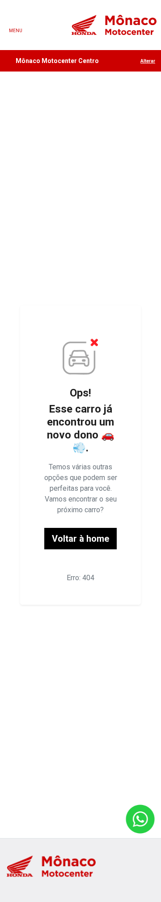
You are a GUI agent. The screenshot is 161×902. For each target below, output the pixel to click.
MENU (15, 30)
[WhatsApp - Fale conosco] (140, 819)
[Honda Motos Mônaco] (114, 25)
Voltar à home (80, 538)
